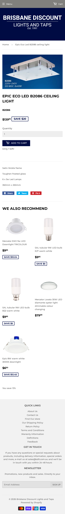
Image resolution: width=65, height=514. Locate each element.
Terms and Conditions (32, 430)
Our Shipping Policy (32, 422)
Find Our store (32, 419)
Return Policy (32, 426)
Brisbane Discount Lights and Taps (35, 499)
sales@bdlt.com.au (38, 459)
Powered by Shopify (31, 502)
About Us (32, 411)
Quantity (7, 128)
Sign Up (57, 484)
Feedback (32, 441)
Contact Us (32, 415)
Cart (60, 4)
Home (5, 44)
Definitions (32, 438)
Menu (9, 4)
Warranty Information (32, 434)
